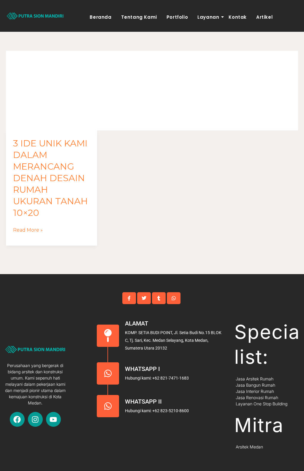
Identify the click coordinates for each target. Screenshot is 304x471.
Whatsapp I (142, 368)
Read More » (28, 230)
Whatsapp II (143, 401)
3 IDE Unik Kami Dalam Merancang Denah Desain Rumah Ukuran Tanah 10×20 (50, 178)
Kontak (238, 17)
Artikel (264, 17)
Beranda (100, 17)
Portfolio (177, 17)
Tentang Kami (139, 17)
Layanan (208, 17)
